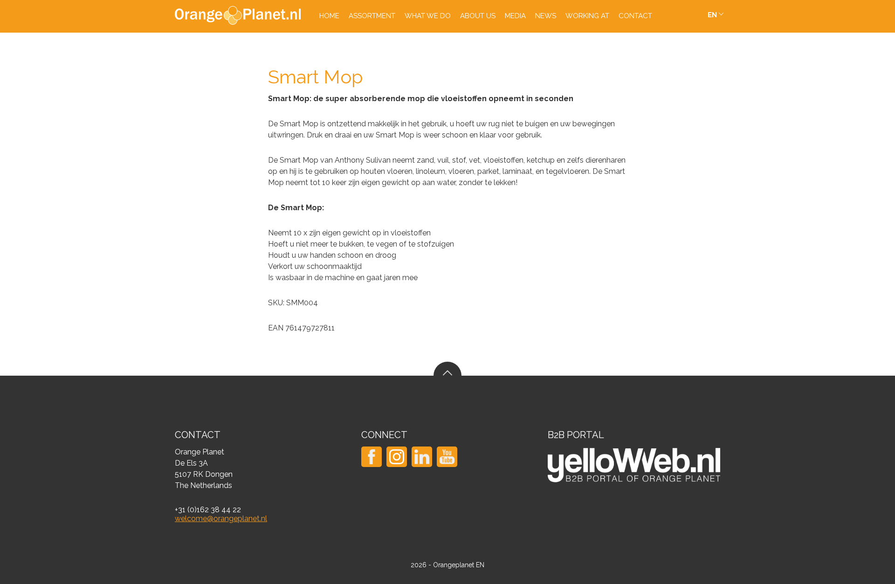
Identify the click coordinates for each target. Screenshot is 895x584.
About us (478, 16)
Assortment (372, 16)
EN (712, 15)
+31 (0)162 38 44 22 (208, 509)
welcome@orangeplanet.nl (221, 518)
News (545, 16)
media (515, 16)
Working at (587, 16)
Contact (635, 16)
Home (329, 16)
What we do (428, 16)
